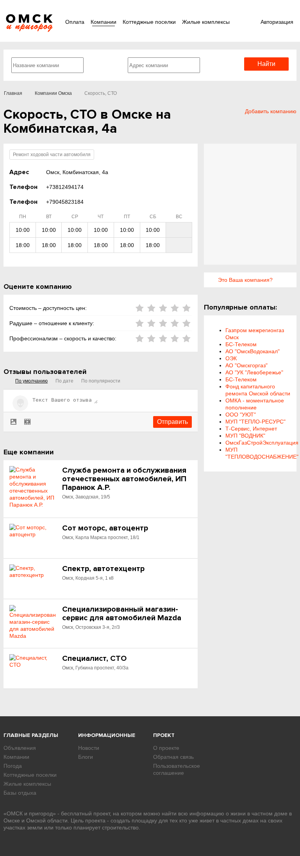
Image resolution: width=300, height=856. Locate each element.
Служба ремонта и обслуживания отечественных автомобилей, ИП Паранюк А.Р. (124, 479)
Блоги (85, 757)
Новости (88, 748)
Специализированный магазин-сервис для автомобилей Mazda (121, 614)
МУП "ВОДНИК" (245, 435)
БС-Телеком (241, 344)
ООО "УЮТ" (240, 414)
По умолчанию (31, 381)
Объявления (20, 748)
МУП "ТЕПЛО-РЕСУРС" (255, 421)
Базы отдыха (20, 793)
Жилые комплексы (206, 22)
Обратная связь (173, 757)
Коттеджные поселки (149, 22)
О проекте (166, 748)
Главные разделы (31, 735)
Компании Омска (53, 93)
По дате (64, 381)
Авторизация (277, 22)
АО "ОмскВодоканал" (252, 351)
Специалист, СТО (94, 658)
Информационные (106, 735)
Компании (103, 22)
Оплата (74, 22)
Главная (13, 93)
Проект (164, 735)
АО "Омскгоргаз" (246, 365)
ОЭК (231, 358)
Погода (13, 766)
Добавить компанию (270, 111)
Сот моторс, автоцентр (105, 528)
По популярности (100, 381)
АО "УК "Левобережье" (254, 372)
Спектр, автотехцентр (103, 568)
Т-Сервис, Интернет (251, 428)
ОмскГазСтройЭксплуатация (261, 443)
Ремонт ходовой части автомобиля (52, 154)
